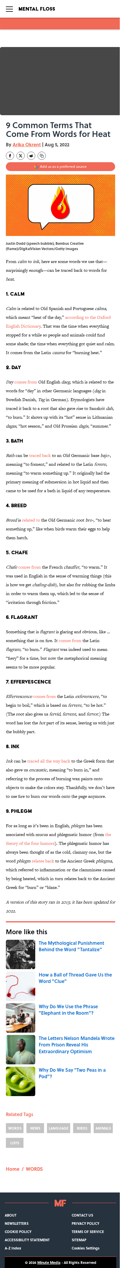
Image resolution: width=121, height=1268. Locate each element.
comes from (25, 382)
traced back (40, 455)
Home (12, 1168)
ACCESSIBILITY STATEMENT (27, 1239)
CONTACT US (82, 1215)
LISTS (14, 1142)
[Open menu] (9, 8)
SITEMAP (79, 1239)
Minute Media (48, 1262)
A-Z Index (13, 1248)
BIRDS (82, 1128)
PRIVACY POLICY (85, 1223)
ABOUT (10, 1215)
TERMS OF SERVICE (88, 1231)
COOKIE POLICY (18, 1231)
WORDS (14, 1128)
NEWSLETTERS (16, 1223)
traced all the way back (48, 761)
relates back (43, 861)
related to (31, 520)
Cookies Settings (86, 1248)
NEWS (35, 1128)
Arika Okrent (27, 144)
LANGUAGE (58, 1128)
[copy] (42, 156)
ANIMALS (103, 1128)
